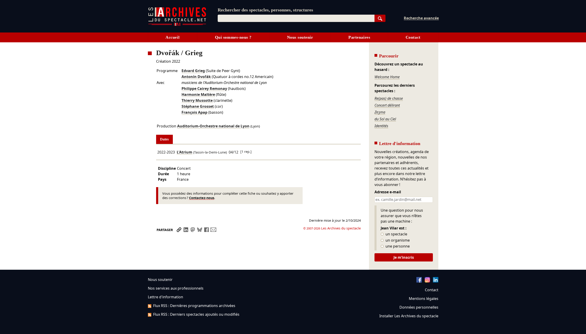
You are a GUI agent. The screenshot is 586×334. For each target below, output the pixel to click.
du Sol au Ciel (385, 118)
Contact (413, 37)
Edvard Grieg (193, 70)
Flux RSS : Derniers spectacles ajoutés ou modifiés (196, 314)
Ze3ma (379, 112)
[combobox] (296, 18)
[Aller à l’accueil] (177, 25)
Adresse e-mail (387, 192)
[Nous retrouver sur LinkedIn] (435, 281)
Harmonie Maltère (198, 94)
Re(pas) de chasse (388, 98)
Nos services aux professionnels (175, 288)
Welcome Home (387, 76)
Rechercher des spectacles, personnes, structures (265, 9)
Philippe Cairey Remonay (204, 88)
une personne (397, 246)
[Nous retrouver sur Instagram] (427, 281)
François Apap (194, 112)
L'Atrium (184, 152)
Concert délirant (387, 105)
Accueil (172, 37)
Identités (381, 125)
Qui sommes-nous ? (233, 37)
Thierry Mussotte (197, 100)
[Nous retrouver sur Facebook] (419, 281)
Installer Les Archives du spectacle (408, 315)
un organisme (397, 240)
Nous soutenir (300, 37)
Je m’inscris (403, 257)
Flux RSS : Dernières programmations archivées (194, 305)
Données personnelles (418, 307)
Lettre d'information (165, 296)
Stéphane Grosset (198, 106)
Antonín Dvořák (196, 76)
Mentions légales (423, 298)
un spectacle (396, 234)
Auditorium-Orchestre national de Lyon (213, 126)
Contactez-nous (201, 198)
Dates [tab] (164, 139)
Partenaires (359, 37)
